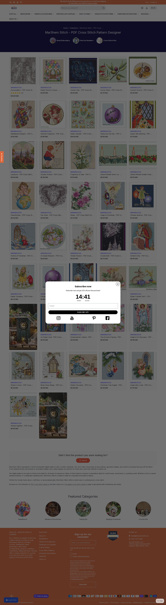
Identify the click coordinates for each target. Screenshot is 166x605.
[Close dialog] (118, 284)
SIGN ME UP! (83, 312)
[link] (58, 318)
